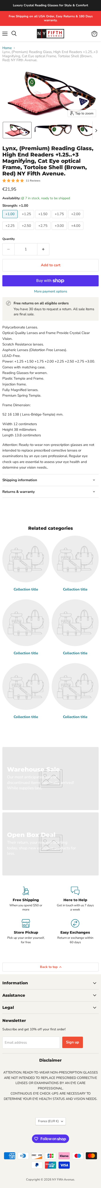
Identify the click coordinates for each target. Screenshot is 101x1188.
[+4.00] (76, 231)
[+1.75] (60, 219)
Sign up (72, 1042)
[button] (17, 130)
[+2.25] (10, 231)
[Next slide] (96, 130)
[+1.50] (43, 219)
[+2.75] (43, 231)
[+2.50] (27, 231)
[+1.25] (27, 219)
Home (7, 48)
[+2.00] (76, 219)
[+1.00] (10, 219)
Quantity (8, 239)
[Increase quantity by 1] (43, 249)
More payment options (50, 291)
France (48, 1121)
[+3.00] (60, 231)
